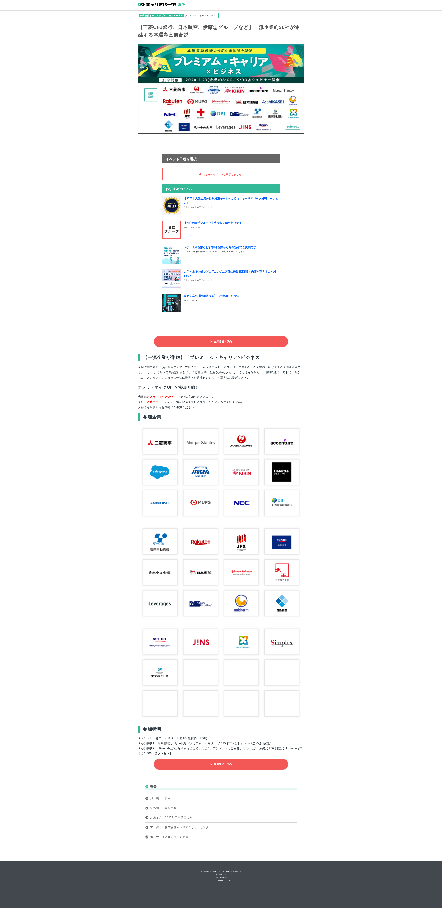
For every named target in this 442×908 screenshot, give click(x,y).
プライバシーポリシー (221, 880)
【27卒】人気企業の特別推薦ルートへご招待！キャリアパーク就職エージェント (231, 200)
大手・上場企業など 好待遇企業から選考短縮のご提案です (220, 247)
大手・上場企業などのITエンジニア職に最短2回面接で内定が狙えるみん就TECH (230, 273)
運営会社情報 (221, 874)
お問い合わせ (221, 877)
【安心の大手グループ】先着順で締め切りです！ (214, 222)
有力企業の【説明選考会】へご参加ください (211, 295)
